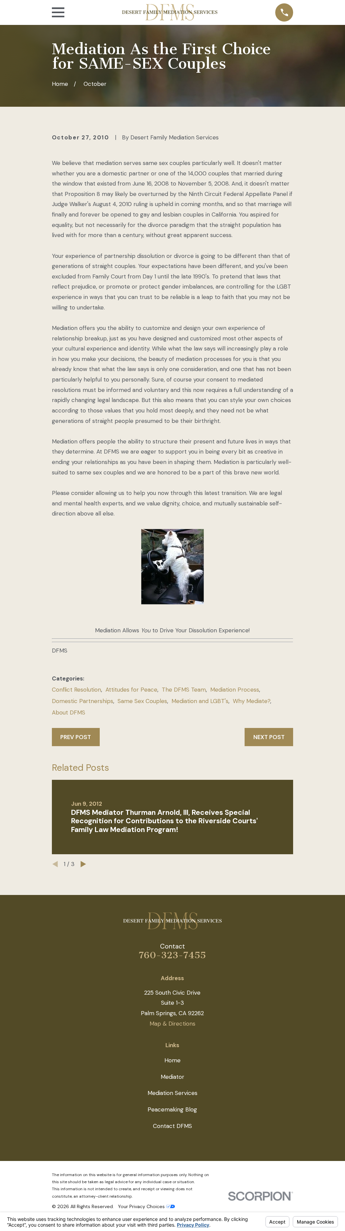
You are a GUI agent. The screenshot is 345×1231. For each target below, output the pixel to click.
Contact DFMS (172, 1126)
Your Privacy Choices (142, 1206)
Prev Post (75, 737)
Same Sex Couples (142, 701)
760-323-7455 (172, 955)
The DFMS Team (184, 689)
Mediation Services (172, 1093)
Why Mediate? (251, 701)
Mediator (172, 1076)
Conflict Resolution (76, 689)
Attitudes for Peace (131, 689)
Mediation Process (234, 689)
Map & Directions (172, 1023)
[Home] (169, 12)
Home (172, 1060)
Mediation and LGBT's (199, 701)
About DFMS (68, 712)
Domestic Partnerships (82, 701)
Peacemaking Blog (172, 1109)
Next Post (269, 737)
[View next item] (83, 864)
